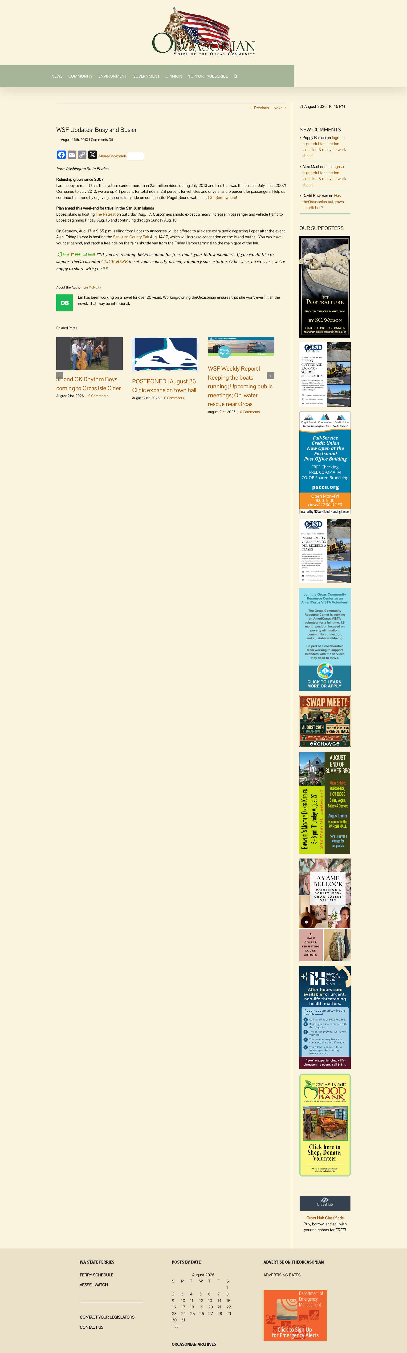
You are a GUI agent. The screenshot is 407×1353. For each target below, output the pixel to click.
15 (228, 1300)
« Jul (175, 1326)
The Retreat (106, 214)
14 (219, 1300)
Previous (261, 107)
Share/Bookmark (112, 156)
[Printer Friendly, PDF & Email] (76, 254)
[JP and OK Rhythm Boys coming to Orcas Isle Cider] (89, 353)
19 (201, 1307)
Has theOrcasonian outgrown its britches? (323, 201)
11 (191, 1300)
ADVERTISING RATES (282, 1275)
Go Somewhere (223, 197)
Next (277, 107)
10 (183, 1300)
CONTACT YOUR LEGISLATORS (107, 1317)
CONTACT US (91, 1327)
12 (201, 1300)
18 (192, 1307)
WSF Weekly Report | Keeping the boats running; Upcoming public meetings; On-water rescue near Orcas (240, 386)
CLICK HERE (114, 261)
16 (174, 1307)
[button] (235, 76)
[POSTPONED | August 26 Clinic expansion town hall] (165, 354)
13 (210, 1300)
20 (210, 1307)
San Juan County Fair (131, 236)
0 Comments (98, 396)
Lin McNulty (92, 287)
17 (183, 1307)
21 (219, 1307)
